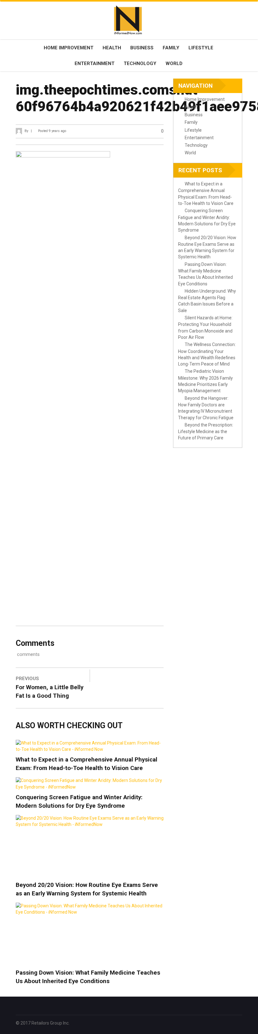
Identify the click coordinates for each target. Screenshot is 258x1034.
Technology (140, 63)
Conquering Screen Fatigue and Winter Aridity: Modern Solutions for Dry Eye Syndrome (79, 801)
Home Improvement (68, 48)
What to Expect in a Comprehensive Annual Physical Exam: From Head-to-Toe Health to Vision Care (86, 764)
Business (142, 48)
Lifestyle (200, 48)
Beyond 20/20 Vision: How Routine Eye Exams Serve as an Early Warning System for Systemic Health (87, 889)
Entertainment (95, 63)
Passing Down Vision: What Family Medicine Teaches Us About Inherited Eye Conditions (88, 977)
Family (171, 48)
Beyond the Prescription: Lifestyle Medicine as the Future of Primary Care (205, 431)
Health (112, 48)
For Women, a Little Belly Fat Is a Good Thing (49, 691)
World (173, 63)
